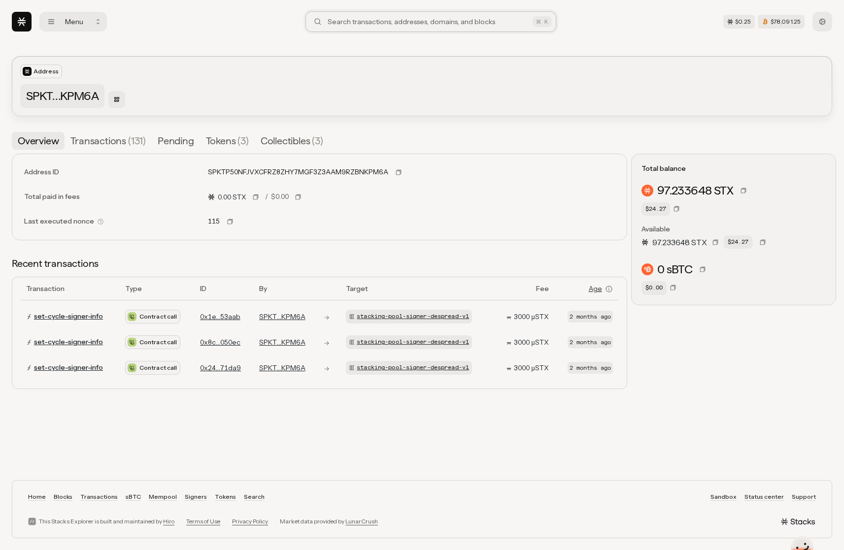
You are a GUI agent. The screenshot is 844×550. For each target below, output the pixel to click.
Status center (764, 496)
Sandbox (723, 496)
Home (37, 496)
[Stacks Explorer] (22, 22)
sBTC (133, 496)
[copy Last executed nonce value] (230, 221)
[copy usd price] (298, 197)
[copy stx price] (255, 197)
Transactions (99, 496)
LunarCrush (361, 521)
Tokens (225, 496)
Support (804, 496)
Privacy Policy (250, 521)
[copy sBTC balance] (702, 269)
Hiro (168, 521)
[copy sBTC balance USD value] (673, 287)
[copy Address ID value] (398, 172)
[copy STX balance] (743, 190)
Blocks (63, 496)
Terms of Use (203, 521)
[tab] (38, 141)
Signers (196, 496)
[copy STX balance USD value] (676, 208)
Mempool (163, 496)
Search (254, 496)
